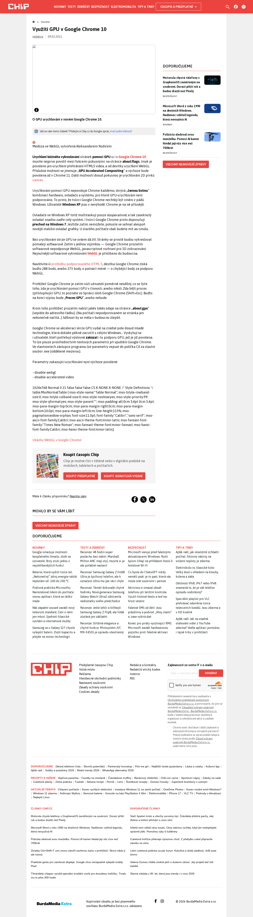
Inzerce (135, 674)
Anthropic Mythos (70, 793)
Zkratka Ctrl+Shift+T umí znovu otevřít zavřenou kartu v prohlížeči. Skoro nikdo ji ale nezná (78, 852)
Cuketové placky (42, 781)
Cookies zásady (89, 691)
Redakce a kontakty (143, 665)
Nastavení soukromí (92, 682)
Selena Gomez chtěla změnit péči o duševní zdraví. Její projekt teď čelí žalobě (171, 864)
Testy (71, 6)
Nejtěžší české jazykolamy (167, 766)
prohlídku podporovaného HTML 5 (76, 264)
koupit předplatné (80, 476)
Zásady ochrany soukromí (96, 687)
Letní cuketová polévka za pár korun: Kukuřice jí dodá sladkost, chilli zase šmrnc (173, 852)
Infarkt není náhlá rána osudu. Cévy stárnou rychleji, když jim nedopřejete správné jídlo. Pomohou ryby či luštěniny (173, 829)
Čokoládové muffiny (119, 777)
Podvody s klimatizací (208, 793)
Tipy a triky (145, 6)
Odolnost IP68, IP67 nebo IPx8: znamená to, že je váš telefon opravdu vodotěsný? (196, 588)
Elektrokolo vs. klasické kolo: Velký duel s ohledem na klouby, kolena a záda (197, 572)
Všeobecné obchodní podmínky (100, 678)
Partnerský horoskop (120, 766)
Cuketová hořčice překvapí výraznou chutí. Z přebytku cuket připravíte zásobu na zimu (171, 841)
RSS (132, 678)
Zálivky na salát (212, 777)
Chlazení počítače (68, 789)
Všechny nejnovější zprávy (55, 525)
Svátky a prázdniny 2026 (59, 770)
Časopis (45, 22)
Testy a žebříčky (92, 547)
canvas (37, 180)
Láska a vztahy (194, 766)
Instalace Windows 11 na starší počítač (137, 789)
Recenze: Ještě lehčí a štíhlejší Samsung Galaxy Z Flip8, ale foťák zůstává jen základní (102, 612)
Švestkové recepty (136, 781)
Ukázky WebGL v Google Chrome (56, 440)
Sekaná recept (95, 781)
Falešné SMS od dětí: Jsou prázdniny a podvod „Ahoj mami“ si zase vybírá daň (150, 612)
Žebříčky (83, 6)
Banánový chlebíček (146, 777)
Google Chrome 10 (132, 157)
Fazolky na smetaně (93, 777)
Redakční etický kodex (145, 669)
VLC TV (188, 793)
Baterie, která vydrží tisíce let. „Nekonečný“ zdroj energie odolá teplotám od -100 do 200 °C (54, 576)
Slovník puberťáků (94, 766)
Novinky (60, 6)
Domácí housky (159, 781)
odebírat (211, 673)
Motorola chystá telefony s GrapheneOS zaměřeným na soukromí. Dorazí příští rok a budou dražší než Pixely (181, 84)
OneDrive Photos (173, 789)
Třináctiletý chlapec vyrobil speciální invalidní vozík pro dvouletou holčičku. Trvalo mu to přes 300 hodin (78, 875)
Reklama (85, 674)
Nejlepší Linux (41, 797)
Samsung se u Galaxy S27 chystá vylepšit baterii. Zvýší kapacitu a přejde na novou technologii (53, 632)
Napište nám (78, 496)
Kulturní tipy (213, 766)
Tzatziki (79, 781)
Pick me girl (142, 766)
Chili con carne (169, 777)
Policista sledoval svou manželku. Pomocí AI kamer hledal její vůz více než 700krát (181, 141)
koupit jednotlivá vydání (123, 476)
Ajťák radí (36, 770)
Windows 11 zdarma (45, 793)
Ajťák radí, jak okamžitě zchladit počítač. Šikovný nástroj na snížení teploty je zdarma (197, 556)
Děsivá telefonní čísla (68, 766)
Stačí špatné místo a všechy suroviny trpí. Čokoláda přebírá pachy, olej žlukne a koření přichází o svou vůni (171, 818)
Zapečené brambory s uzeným (189, 781)
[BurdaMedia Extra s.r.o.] (51, 669)
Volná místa (87, 669)
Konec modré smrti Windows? (203, 789)
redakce (37, 36)
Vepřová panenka (68, 777)
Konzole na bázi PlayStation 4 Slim (125, 793)
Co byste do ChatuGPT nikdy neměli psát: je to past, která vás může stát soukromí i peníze (149, 576)
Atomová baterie (92, 793)
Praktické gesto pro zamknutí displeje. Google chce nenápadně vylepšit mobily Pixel (77, 864)
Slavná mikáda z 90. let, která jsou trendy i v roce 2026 (162, 873)
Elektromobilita (123, 6)
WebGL (92, 253)
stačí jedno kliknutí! (121, 131)
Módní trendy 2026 (88, 770)
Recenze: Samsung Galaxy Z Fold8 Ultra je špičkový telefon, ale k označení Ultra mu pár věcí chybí (102, 576)
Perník (110, 781)
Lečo (120, 781)
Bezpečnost (100, 6)
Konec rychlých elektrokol (97, 789)
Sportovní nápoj (190, 777)
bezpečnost (137, 547)
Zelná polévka (63, 781)
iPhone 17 (175, 793)
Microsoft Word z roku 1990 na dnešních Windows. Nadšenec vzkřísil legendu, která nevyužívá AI (181, 112)
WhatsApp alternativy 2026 (118, 770)
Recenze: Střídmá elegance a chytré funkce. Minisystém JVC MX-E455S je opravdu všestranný (102, 628)
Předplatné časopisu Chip (96, 665)
